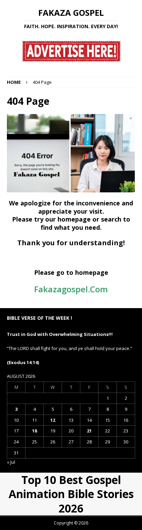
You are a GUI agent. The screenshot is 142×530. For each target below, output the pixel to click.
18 (34, 431)
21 (89, 431)
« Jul (11, 462)
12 (52, 420)
